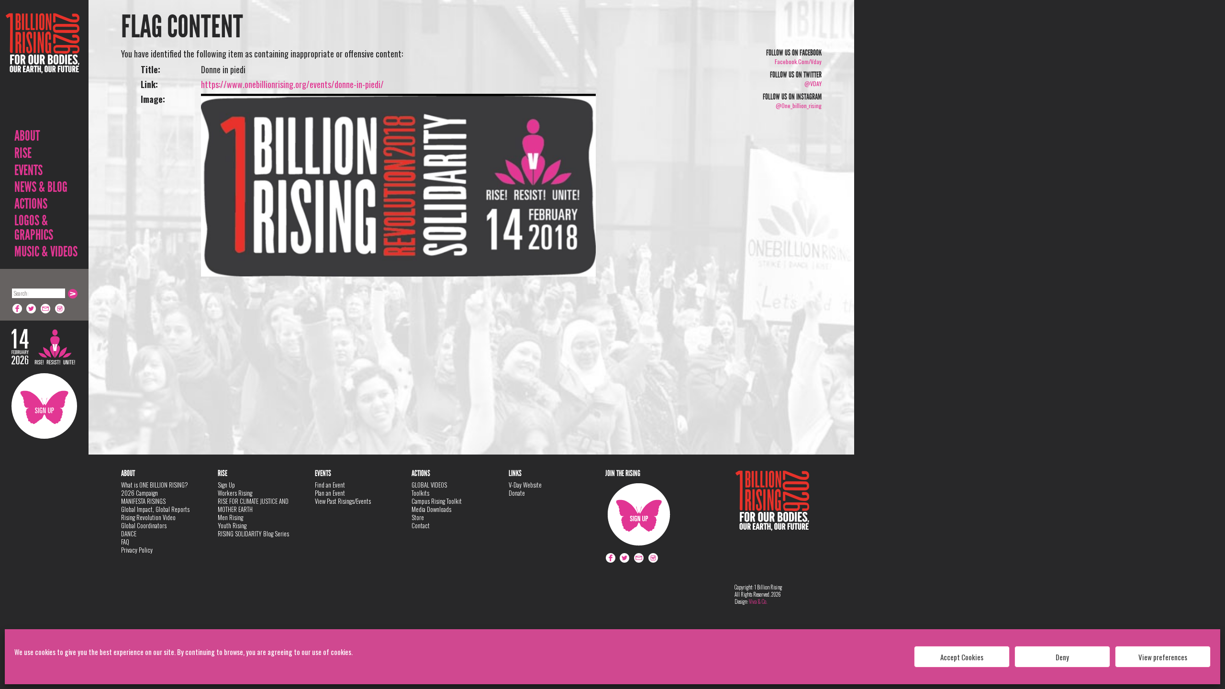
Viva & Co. (758, 601)
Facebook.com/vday (798, 61)
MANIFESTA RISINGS (143, 501)
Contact (421, 525)
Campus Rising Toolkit (437, 501)
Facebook (17, 308)
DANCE (128, 533)
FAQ (125, 541)
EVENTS (28, 170)
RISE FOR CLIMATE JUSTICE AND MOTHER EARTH (253, 505)
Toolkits (420, 493)
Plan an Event (330, 493)
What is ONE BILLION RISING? (154, 484)
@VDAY (813, 83)
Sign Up (44, 406)
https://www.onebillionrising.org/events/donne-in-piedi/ (292, 84)
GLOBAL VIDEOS (429, 484)
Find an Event (330, 484)
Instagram (60, 308)
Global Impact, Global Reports (155, 509)
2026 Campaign (139, 493)
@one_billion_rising (799, 105)
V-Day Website (525, 484)
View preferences (1162, 657)
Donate (517, 493)
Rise (23, 153)
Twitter (31, 308)
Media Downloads (431, 509)
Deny (1062, 657)
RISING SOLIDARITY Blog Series (253, 533)
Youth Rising (232, 525)
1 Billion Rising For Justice (42, 67)
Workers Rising (235, 493)
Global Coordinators (144, 525)
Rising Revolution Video (148, 517)
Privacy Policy (137, 550)
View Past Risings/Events (343, 501)
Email (46, 308)
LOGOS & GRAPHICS (33, 228)
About (27, 135)
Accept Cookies (961, 657)
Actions (30, 203)
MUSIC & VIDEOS (46, 251)
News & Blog (40, 187)
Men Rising (230, 517)
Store (418, 517)
